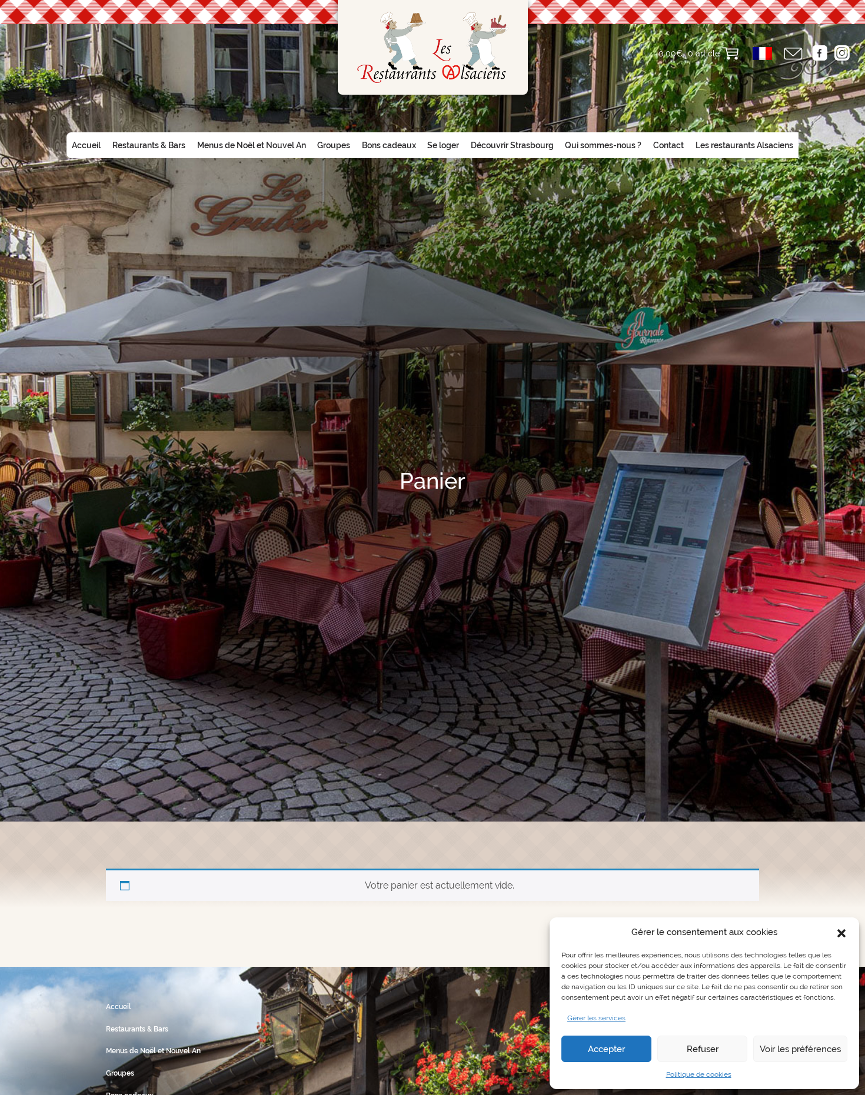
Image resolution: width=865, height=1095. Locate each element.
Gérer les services (596, 1018)
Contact (668, 145)
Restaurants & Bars (148, 145)
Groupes (333, 145)
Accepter (606, 1049)
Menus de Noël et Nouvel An (251, 145)
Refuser (702, 1049)
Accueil (86, 145)
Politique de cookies (698, 1074)
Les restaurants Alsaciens (744, 145)
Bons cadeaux (389, 145)
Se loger (443, 145)
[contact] (793, 54)
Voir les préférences (800, 1049)
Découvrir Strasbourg (512, 145)
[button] (841, 932)
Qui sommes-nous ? (603, 145)
